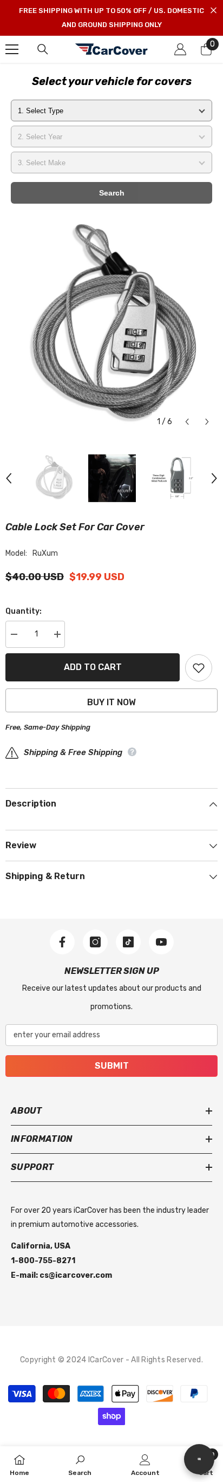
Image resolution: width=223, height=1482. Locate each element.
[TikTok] (128, 941)
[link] (80, 1464)
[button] (187, 421)
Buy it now (111, 702)
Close (213, 10)
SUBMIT (112, 1066)
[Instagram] (95, 941)
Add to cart (93, 667)
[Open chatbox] (199, 1459)
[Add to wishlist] (198, 667)
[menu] (11, 49)
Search (111, 192)
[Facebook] (62, 941)
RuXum (45, 553)
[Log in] (180, 49)
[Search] (42, 49)
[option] (111, 326)
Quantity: (23, 611)
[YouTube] (161, 941)
